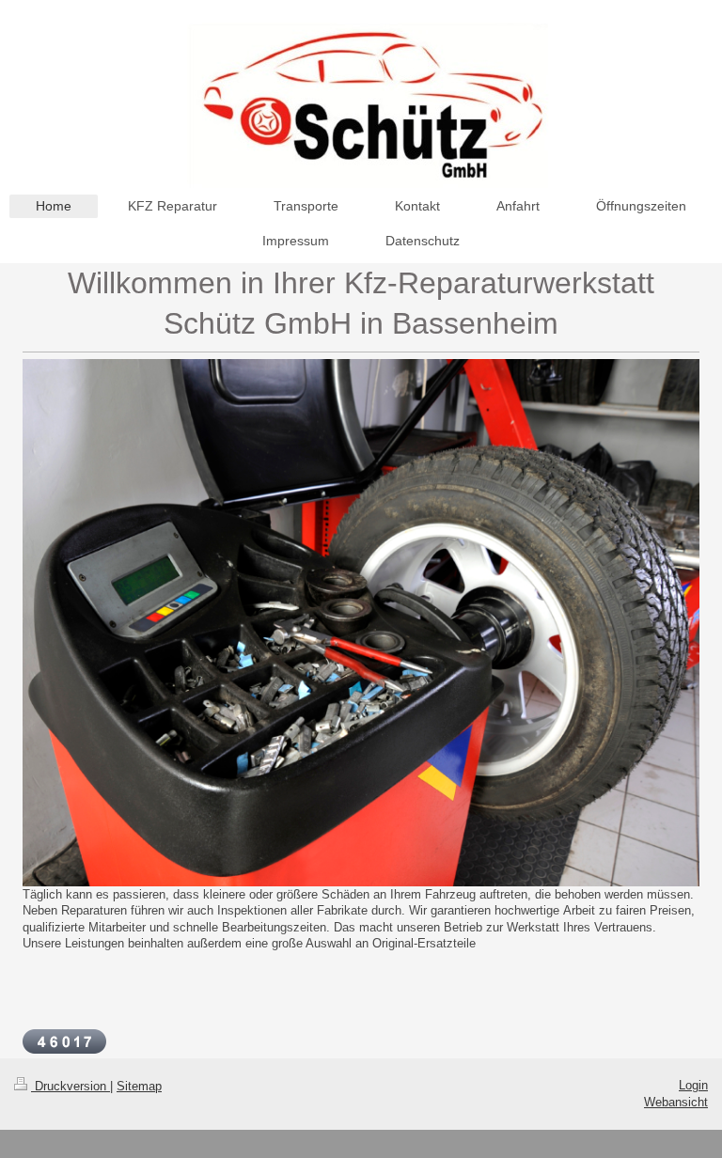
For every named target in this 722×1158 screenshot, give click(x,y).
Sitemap (139, 1086)
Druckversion (70, 1086)
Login (693, 1085)
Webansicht (676, 1102)
